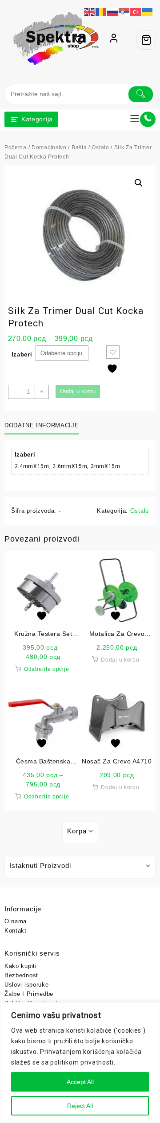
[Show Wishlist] (83, 40)
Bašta (79, 147)
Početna (15, 147)
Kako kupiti (20, 966)
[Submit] (140, 94)
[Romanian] (101, 11)
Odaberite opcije (46, 669)
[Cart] (146, 40)
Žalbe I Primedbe (28, 994)
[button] (139, 183)
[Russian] (113, 11)
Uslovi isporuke (26, 984)
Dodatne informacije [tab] (41, 425)
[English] (90, 11)
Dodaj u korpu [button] (120, 660)
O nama (15, 921)
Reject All (80, 1105)
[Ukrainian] (147, 11)
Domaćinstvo (49, 147)
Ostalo (100, 147)
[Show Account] (114, 40)
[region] (80, 1062)
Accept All (80, 1081)
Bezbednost (21, 975)
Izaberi (22, 354)
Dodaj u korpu (78, 391)
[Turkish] (136, 11)
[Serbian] (124, 11)
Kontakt (15, 930)
